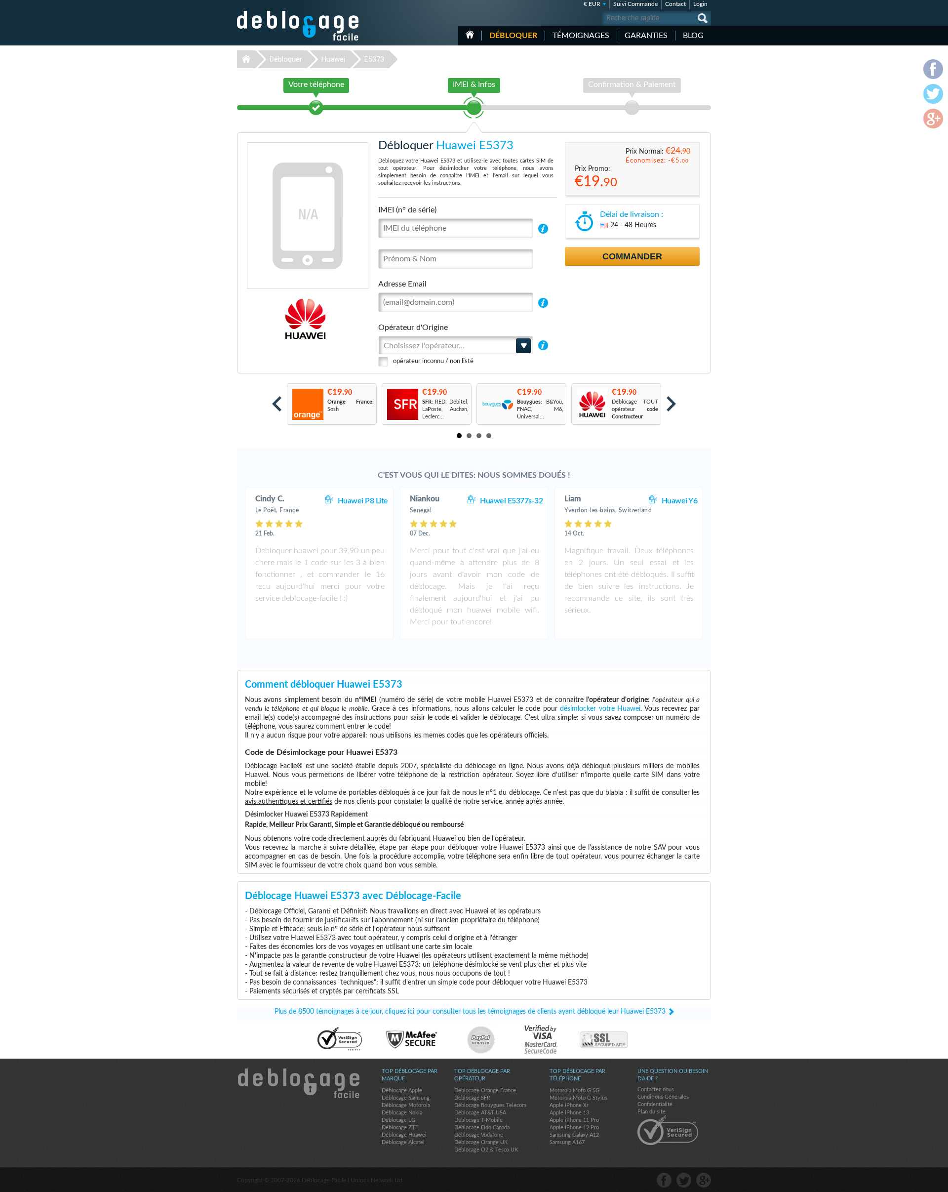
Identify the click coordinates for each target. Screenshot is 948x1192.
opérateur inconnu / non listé (433, 361)
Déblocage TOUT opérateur (635, 409)
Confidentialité (654, 1104)
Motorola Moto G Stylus (578, 1098)
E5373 (374, 59)
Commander (632, 256)
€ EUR (592, 4)
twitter (683, 1180)
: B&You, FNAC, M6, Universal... (540, 409)
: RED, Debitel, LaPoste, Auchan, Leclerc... (445, 409)
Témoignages (581, 36)
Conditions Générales (663, 1097)
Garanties (646, 36)
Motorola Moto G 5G (574, 1090)
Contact (675, 4)
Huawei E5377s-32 (511, 501)
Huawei (333, 59)
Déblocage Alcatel (403, 1142)
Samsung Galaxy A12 (574, 1135)
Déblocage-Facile (298, 26)
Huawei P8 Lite (363, 501)
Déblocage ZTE (400, 1127)
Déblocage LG (398, 1120)
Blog (693, 36)
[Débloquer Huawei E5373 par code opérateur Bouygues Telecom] (497, 404)
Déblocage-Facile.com (298, 1083)
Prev (276, 403)
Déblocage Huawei (404, 1135)
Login (700, 4)
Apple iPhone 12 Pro (574, 1127)
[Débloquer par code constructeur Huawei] (592, 404)
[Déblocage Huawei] (271, 319)
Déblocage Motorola (406, 1105)
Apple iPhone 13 (569, 1112)
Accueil (470, 35)
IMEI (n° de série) (407, 210)
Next (671, 403)
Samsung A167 (567, 1142)
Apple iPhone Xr (569, 1105)
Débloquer (513, 36)
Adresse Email (402, 284)
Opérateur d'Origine (413, 327)
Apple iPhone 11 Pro (574, 1120)
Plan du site (651, 1111)
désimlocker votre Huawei (600, 708)
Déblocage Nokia (402, 1112)
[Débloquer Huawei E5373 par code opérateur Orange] (307, 404)
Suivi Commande (635, 4)
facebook (664, 1180)
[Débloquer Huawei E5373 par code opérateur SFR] (402, 404)
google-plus (703, 1180)
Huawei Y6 (680, 501)
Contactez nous (655, 1089)
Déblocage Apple (402, 1090)
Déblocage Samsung (406, 1098)
